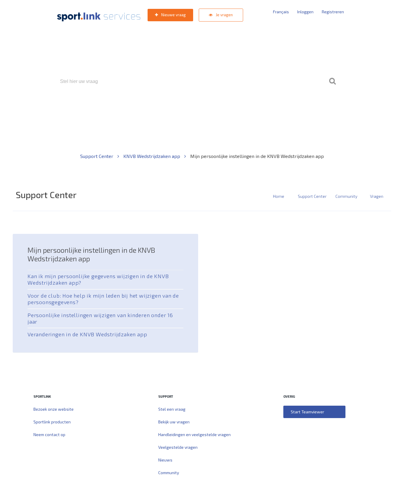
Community (346, 196)
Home (278, 196)
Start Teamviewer (307, 411)
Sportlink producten (52, 421)
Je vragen (224, 14)
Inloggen (305, 11)
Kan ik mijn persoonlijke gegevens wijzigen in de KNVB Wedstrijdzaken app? (98, 279)
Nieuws (165, 459)
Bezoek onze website (53, 409)
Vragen (376, 196)
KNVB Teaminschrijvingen (189, 107)
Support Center (97, 156)
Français (281, 11)
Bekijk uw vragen (174, 421)
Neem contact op (49, 434)
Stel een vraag (171, 409)
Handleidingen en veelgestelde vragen (194, 434)
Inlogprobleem (235, 107)
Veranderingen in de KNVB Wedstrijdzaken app (87, 334)
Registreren (333, 11)
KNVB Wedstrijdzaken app (152, 156)
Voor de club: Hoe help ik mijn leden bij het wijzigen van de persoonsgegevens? (103, 298)
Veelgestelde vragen (178, 447)
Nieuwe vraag (173, 14)
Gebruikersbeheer (273, 107)
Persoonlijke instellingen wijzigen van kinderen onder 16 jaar (100, 318)
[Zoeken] (332, 81)
